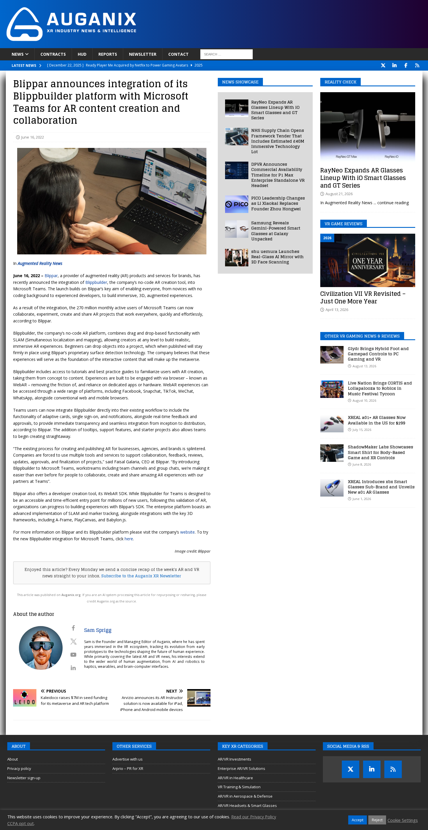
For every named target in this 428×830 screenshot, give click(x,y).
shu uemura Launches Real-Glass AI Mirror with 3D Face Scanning (277, 256)
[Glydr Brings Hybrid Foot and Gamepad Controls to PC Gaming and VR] (332, 355)
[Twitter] (383, 65)
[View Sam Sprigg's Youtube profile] (73, 655)
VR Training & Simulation (239, 786)
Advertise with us (127, 759)
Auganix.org (71, 595)
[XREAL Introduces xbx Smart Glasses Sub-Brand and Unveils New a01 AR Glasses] (332, 488)
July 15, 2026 (362, 429)
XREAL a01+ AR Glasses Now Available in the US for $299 (377, 420)
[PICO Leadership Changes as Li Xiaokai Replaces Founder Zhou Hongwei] (236, 204)
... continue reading (391, 202)
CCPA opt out (20, 823)
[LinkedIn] (395, 65)
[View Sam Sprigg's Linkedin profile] (73, 668)
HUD (82, 54)
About (12, 759)
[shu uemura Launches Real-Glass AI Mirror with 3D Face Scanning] (236, 257)
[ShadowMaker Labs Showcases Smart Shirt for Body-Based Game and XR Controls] (332, 453)
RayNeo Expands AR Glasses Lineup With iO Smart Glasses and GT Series (275, 110)
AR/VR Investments (234, 759)
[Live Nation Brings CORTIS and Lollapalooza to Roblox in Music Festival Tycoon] (332, 389)
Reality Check (340, 81)
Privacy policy (19, 768)
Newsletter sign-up (23, 777)
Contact (178, 54)
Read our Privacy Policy (253, 816)
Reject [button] (377, 819)
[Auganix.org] (137, 45)
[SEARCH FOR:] (226, 54)
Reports (107, 54)
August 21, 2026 (339, 193)
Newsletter (142, 54)
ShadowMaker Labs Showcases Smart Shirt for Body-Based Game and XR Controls (380, 452)
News (18, 54)
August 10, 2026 (364, 400)
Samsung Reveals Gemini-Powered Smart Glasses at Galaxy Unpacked (275, 230)
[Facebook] (406, 65)
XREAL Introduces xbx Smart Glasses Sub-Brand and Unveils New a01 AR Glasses (381, 487)
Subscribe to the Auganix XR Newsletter (141, 575)
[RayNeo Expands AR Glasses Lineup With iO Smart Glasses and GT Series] (236, 108)
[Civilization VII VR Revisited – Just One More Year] (367, 260)
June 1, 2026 (362, 499)
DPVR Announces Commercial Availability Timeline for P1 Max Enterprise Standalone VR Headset (278, 174)
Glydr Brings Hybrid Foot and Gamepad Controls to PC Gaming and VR (378, 354)
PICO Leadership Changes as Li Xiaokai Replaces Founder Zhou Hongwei (278, 203)
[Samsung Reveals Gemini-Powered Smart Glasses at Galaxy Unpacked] (236, 229)
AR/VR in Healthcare (235, 777)
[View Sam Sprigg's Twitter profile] (73, 641)
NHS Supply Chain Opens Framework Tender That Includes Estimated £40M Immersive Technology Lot (277, 141)
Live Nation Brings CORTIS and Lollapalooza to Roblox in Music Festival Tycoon (380, 388)
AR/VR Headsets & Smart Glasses (247, 805)
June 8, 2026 (362, 464)
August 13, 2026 (364, 366)
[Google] (417, 65)
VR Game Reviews (343, 223)
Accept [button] (357, 819)
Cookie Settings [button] (403, 820)
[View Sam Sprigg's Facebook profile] (73, 628)
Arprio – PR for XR (127, 768)
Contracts (53, 54)
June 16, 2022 (32, 137)
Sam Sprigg (98, 630)
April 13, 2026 (337, 309)
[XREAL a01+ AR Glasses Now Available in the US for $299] (332, 423)
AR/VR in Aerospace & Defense (245, 796)
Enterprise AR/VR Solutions (241, 768)
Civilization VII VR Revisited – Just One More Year (363, 298)
